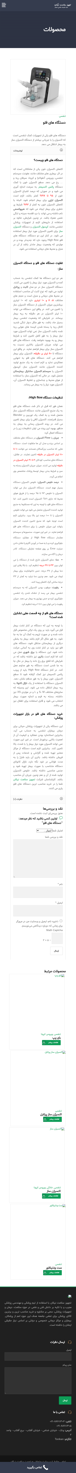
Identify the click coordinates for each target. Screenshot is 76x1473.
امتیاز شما (57, 831)
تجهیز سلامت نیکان (24, 779)
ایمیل (59, 903)
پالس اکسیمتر (46, 187)
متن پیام (67, 1365)
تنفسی (62, 116)
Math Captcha (54, 930)
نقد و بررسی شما (54, 837)
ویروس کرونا (47, 1034)
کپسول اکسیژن (40, 227)
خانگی (50, 1188)
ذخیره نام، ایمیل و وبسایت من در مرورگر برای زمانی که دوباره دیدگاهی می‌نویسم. (39, 923)
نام (60, 884)
